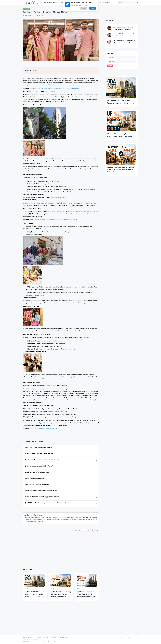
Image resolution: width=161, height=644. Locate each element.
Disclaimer (53, 637)
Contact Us (35, 639)
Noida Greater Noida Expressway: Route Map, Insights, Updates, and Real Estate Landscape (54, 88)
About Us (45, 637)
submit (110, 66)
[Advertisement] (61, 551)
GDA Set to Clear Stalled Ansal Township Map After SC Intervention (34, 594)
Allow (92, 8)
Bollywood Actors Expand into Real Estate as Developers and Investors (124, 43)
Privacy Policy (26, 639)
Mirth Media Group (52, 641)
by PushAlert (67, 10)
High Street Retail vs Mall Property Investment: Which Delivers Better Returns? (120, 169)
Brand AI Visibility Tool (28, 637)
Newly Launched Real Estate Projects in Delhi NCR (43, 428)
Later (84, 8)
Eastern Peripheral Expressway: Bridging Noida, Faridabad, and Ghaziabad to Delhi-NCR (53, 219)
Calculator (106, 2)
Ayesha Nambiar (29, 15)
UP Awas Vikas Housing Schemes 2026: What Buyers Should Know (61, 594)
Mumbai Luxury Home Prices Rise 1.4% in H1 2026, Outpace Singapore (86, 594)
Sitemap (39, 637)
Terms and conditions (64, 637)
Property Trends (52, 2)
